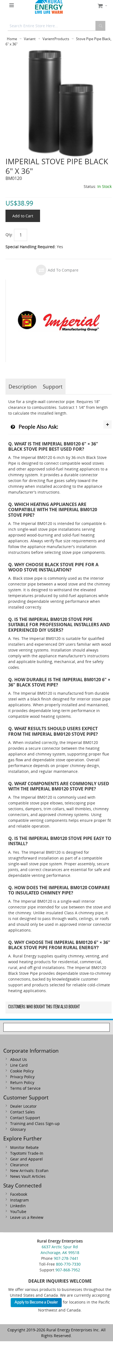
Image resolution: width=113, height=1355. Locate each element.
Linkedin (18, 1205)
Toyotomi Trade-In (26, 1153)
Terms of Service (25, 1088)
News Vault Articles (28, 1176)
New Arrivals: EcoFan (29, 1170)
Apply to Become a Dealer (36, 1302)
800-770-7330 (68, 1264)
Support (53, 386)
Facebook (18, 1194)
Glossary (18, 1129)
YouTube (18, 1211)
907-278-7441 (66, 1258)
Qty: (9, 234)
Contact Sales (22, 1112)
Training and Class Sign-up (35, 1123)
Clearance (19, 1164)
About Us (18, 1059)
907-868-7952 (67, 1269)
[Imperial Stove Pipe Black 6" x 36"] (58, 52)
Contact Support (25, 1117)
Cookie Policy (22, 1071)
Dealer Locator (23, 1106)
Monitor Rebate (24, 1147)
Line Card (19, 1065)
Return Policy (22, 1082)
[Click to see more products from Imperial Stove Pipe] (59, 321)
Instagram (19, 1200)
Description (23, 386)
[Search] (100, 26)
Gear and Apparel (26, 1159)
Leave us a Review (26, 1217)
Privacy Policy (22, 1076)
